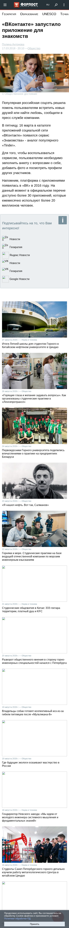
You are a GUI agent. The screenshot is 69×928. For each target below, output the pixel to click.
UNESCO (49, 14)
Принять (34, 924)
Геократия (9, 14)
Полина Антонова (13, 44)
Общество (34, 48)
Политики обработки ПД (17, 918)
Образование (29, 14)
